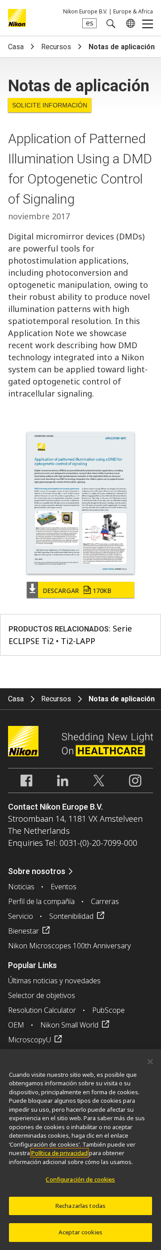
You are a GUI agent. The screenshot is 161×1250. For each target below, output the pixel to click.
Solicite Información (49, 105)
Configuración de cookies (80, 1179)
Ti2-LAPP (78, 641)
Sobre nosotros (36, 871)
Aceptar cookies (80, 1232)
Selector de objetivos (41, 995)
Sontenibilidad (71, 916)
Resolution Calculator (42, 1010)
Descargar (77, 590)
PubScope (108, 1010)
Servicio (20, 916)
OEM (16, 1025)
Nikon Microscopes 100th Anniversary (69, 946)
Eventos (63, 887)
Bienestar (23, 931)
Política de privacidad (59, 1153)
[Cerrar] (150, 1061)
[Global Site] (129, 23)
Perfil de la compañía (41, 901)
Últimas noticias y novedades (54, 980)
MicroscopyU (29, 1040)
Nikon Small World (69, 1025)
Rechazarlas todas (80, 1206)
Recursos (56, 47)
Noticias (21, 887)
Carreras (105, 901)
